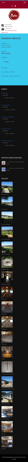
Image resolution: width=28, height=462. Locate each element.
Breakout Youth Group (7, 141)
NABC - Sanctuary (6, 53)
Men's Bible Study (5, 129)
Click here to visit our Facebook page (15, 169)
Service (7, 61)
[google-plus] (15, 6)
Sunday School (5, 93)
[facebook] (12, 6)
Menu (3, 2)
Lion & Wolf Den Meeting (7, 117)
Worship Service (5, 105)
